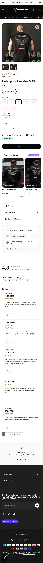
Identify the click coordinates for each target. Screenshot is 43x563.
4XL (5, 108)
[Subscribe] (37, 505)
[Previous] (3, 2)
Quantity (4, 123)
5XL (13, 108)
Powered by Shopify (29, 554)
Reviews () (6, 76)
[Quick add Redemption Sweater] (21, 188)
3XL (34, 102)
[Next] (40, 2)
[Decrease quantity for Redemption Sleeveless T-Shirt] (4, 128)
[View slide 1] (17, 459)
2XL (26, 102)
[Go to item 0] (5, 67)
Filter (6, 289)
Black (6, 117)
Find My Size (9, 91)
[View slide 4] (25, 459)
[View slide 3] (23, 459)
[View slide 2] (20, 459)
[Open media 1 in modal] (37, 27)
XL (18, 102)
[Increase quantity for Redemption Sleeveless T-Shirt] (13, 128)
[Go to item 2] (13, 67)
